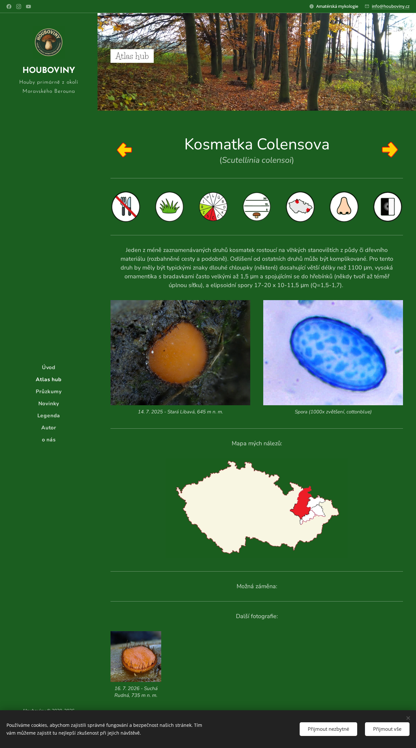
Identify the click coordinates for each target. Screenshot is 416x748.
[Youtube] (28, 6)
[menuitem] (49, 367)
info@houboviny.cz (391, 6)
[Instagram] (19, 6)
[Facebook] (9, 6)
